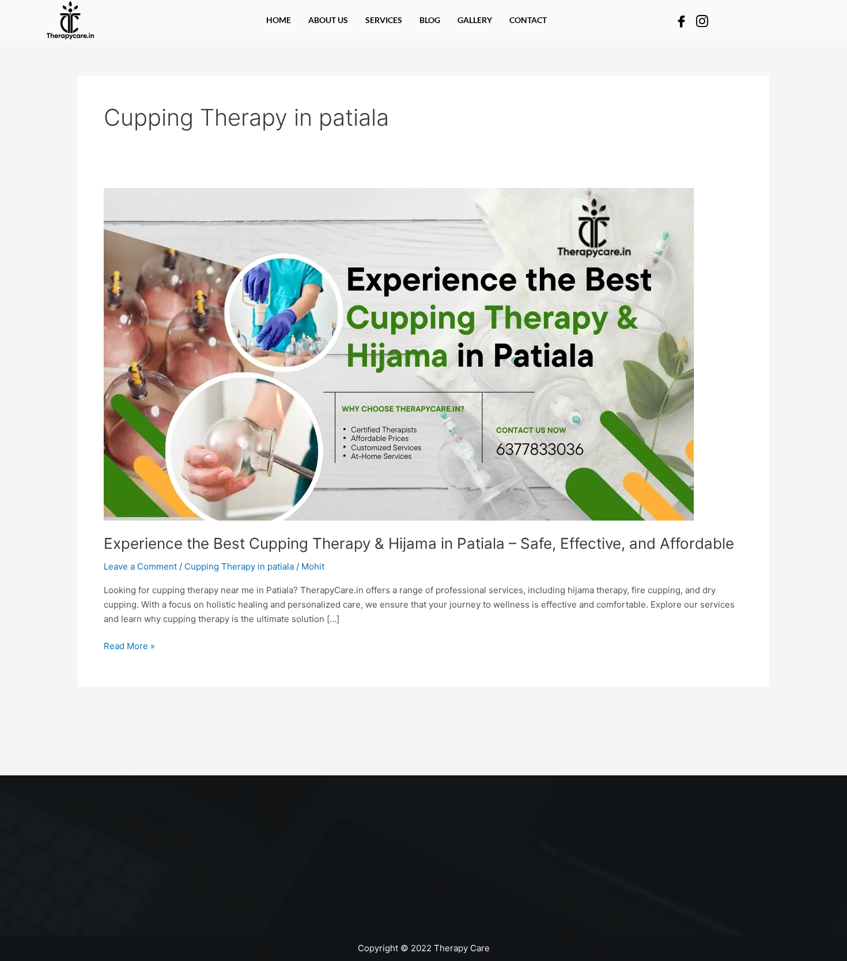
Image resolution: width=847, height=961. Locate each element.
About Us (328, 20)
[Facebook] (681, 20)
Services (383, 20)
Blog (429, 20)
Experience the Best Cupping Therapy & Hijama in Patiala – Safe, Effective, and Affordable (419, 543)
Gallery (474, 20)
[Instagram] (702, 20)
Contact (528, 20)
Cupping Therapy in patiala (239, 566)
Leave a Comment (140, 566)
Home (278, 20)
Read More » (129, 645)
